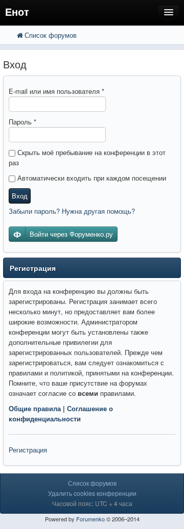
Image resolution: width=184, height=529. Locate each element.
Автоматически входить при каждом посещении (90, 178)
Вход (20, 195)
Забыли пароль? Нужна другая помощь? (72, 211)
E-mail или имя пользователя (56, 91)
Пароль (22, 122)
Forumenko (90, 519)
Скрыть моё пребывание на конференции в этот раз (87, 157)
